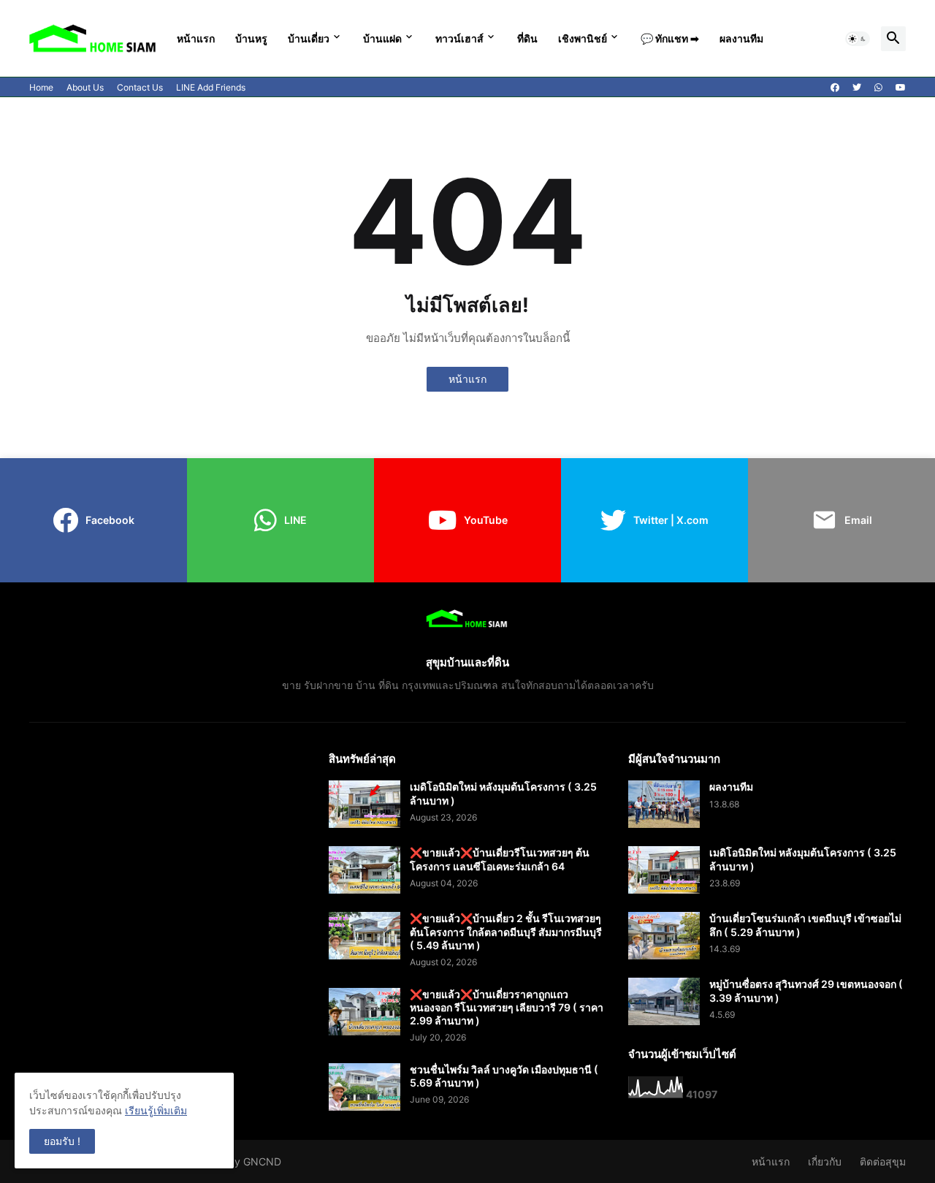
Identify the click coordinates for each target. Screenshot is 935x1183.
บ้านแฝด (382, 38)
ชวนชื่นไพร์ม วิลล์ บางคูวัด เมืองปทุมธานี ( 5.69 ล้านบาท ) (504, 1076)
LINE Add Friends (210, 87)
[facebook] (835, 87)
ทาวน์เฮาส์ (459, 38)
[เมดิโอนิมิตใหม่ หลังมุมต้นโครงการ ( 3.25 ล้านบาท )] (364, 804)
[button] (857, 38)
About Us (85, 87)
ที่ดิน (527, 38)
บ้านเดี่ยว (308, 38)
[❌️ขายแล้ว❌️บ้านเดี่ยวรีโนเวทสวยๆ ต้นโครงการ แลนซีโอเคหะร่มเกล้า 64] (364, 870)
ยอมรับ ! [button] (62, 1141)
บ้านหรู (251, 38)
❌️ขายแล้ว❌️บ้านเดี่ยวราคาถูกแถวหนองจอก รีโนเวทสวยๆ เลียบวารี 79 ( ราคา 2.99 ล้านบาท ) (506, 1007)
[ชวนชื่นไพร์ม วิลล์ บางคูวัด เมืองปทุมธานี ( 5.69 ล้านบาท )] (364, 1087)
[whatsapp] (878, 87)
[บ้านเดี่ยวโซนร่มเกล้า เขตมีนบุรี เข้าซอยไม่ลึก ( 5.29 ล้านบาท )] (664, 935)
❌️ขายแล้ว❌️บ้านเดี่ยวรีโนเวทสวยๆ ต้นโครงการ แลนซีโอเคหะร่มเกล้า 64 (499, 859)
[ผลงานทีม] (664, 804)
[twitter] (856, 87)
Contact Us (140, 87)
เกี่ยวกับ (825, 1161)
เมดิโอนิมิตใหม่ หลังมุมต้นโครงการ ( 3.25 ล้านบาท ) (503, 793)
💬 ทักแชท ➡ (670, 38)
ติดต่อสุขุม (883, 1161)
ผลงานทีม (741, 38)
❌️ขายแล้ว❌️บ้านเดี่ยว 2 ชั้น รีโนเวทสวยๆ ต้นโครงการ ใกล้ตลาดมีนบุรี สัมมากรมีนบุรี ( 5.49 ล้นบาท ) (506, 931)
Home (41, 87)
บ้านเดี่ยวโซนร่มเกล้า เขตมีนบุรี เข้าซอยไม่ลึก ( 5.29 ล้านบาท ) (805, 924)
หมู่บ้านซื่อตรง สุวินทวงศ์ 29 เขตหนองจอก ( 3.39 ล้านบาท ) (806, 990)
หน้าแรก (196, 38)
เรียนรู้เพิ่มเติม (156, 1110)
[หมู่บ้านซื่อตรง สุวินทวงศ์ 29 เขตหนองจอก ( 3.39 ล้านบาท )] (664, 1001)
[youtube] (901, 87)
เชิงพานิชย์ (582, 38)
